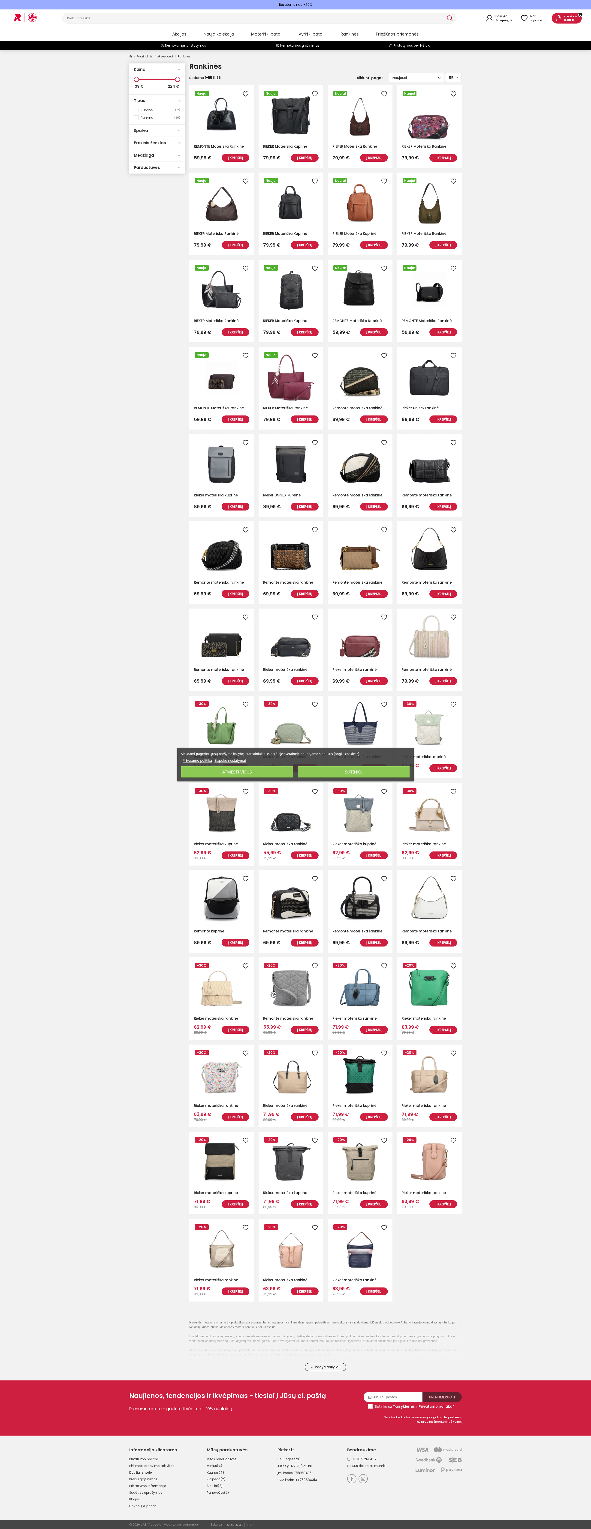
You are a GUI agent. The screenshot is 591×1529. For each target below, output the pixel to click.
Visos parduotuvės (221, 1459)
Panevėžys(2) (218, 1492)
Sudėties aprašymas (145, 1492)
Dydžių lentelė (140, 1472)
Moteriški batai (266, 34)
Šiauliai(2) (215, 1486)
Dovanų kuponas (142, 1506)
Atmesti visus (237, 772)
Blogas (134, 1499)
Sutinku (354, 772)
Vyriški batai (311, 34)
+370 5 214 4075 (365, 1459)
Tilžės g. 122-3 (288, 1466)
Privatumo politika (143, 1459)
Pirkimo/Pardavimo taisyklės (151, 1465)
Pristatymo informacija (147, 1486)
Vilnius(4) (214, 1465)
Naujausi (399, 77)
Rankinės (350, 34)
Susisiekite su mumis (369, 1465)
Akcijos (179, 34)
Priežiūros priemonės (397, 34)
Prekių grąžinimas (143, 1479)
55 (451, 77)
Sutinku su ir (414, 1406)
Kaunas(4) (215, 1472)
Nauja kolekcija (219, 34)
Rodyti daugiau (328, 1367)
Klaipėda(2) (216, 1479)
